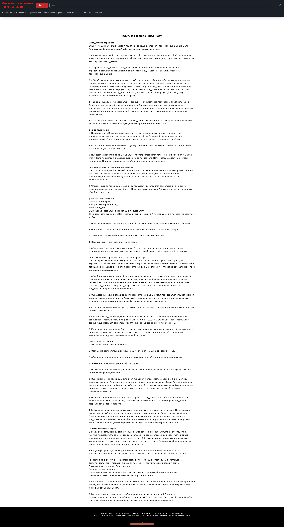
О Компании (106, 513)
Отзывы (98, 13)
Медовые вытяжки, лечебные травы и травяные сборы (166, 515)
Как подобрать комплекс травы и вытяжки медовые (116, 515)
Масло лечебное (72, 13)
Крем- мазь (87, 13)
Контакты (146, 513)
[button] (276, 5)
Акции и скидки (122, 513)
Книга (135, 513)
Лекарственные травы (53, 13)
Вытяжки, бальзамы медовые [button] (14, 13)
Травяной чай (35, 13)
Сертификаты (177, 513)
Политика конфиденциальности (142, 522)
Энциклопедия (160, 513)
